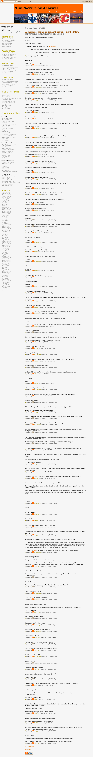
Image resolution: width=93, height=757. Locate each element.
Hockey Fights (6, 107)
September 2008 (6, 241)
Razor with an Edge (7, 151)
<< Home (28, 749)
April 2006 (5, 201)
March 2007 (5, 216)
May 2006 (4, 203)
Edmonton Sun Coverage (9, 84)
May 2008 (4, 235)
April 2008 (5, 234)
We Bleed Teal (6, 155)
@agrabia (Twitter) (7, 44)
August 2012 (5, 285)
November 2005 (6, 194)
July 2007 (4, 222)
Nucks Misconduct (7, 148)
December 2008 (6, 245)
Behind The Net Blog (8, 181)
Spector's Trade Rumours (9, 180)
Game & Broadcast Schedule (10, 67)
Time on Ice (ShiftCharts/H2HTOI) (11, 98)
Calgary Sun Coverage (8, 68)
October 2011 (6, 279)
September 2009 (6, 257)
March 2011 (5, 276)
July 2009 (4, 255)
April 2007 (5, 218)
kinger (36, 699)
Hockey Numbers (7, 185)
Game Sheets (6, 96)
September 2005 (6, 192)
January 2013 (6, 286)
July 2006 (4, 205)
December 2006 (6, 212)
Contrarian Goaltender (8, 184)
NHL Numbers (6, 108)
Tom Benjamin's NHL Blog (9, 144)
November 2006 (6, 211)
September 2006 (6, 208)
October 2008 (6, 242)
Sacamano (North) (7, 41)
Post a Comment (30, 746)
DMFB (36, 723)
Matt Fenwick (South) (8, 39)
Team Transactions (7, 73)
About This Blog (6, 46)
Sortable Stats (6, 95)
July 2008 (4, 238)
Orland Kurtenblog (7, 147)
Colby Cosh (5, 131)
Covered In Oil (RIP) (7, 118)
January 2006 (6, 197)
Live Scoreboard (6, 94)
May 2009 (4, 252)
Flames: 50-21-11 (7, 27)
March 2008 (5, 233)
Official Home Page (7, 65)
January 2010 (6, 263)
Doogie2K (4, 130)
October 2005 (6, 193)
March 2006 (5, 200)
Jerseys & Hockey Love (8, 149)
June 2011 (5, 278)
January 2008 (6, 230)
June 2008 (5, 237)
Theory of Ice (5, 165)
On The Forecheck (7, 158)
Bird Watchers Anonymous (9, 171)
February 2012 (6, 282)
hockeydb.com (6, 104)
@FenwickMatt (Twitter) (8, 40)
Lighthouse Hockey (7, 169)
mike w (36, 65)
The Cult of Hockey (7, 127)
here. (31, 423)
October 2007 (6, 226)
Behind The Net (6, 99)
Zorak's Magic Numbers (8, 101)
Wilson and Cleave (7, 132)
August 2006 (5, 207)
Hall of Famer (52, 46)
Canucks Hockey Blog (8, 145)
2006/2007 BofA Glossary (9, 57)
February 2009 (6, 248)
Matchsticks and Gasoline (9, 134)
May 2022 (4, 290)
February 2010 (6, 264)
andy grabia (37, 87)
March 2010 (5, 266)
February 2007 (6, 215)
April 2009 (5, 250)
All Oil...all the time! (7, 128)
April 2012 (5, 283)
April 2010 (5, 267)
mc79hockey (5, 119)
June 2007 (5, 220)
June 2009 (5, 253)
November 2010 (6, 271)
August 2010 (5, 270)
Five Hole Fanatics (7, 135)
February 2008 (6, 231)
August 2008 (5, 240)
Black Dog (37, 566)
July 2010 (4, 268)
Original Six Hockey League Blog (11, 182)
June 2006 (5, 204)
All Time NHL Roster (7, 71)
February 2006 (6, 199)
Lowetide (36, 713)
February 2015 (6, 287)
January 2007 (6, 214)
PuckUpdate (5, 167)
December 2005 (6, 196)
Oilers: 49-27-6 (6, 29)
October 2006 (6, 210)
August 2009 (5, 256)
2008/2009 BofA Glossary (9, 54)
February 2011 (6, 275)
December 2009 (6, 261)
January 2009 (6, 246)
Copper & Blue (6, 125)
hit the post (5, 138)
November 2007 (6, 227)
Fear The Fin (5, 154)
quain (35, 685)
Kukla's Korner (6, 177)
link (35, 550)
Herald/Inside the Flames (9, 137)
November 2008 (6, 244)
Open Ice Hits (6, 140)
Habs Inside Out (6, 163)
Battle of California (7, 152)
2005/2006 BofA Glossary (9, 58)
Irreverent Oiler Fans (8, 121)
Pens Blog (5, 166)
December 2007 (6, 229)
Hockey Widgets (6, 105)
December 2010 (6, 272)
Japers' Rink (5, 170)
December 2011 (6, 281)
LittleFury (36, 118)
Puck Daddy (5, 178)
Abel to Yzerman (6, 156)
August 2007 (5, 223)
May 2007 (4, 219)
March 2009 (5, 249)
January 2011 (6, 274)
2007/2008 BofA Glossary (9, 56)
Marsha (36, 277)
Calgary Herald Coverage (9, 70)
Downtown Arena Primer (9, 53)
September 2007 (6, 225)
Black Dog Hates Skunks (9, 124)
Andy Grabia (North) (7, 43)
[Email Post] (47, 56)
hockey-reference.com (8, 102)
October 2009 (6, 259)
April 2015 (5, 289)
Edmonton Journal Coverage (10, 82)
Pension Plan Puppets (8, 162)
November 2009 (6, 260)
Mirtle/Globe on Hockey (8, 176)
